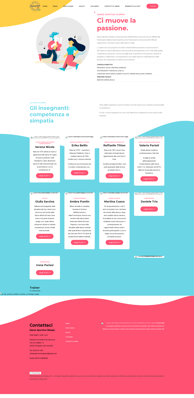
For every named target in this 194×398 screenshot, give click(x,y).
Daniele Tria (149, 201)
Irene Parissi (45, 265)
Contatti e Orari (111, 6)
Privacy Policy (36, 373)
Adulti (82, 6)
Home (45, 6)
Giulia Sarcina (44, 201)
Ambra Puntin (79, 201)
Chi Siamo (94, 6)
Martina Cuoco (114, 201)
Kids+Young (68, 6)
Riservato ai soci (132, 6)
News (55, 6)
